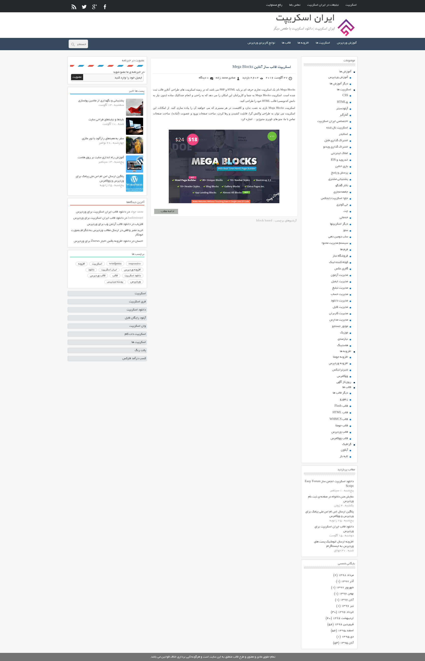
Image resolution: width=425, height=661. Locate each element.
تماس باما (294, 5)
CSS (345, 95)
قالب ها (286, 43)
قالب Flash (341, 406)
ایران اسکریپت (109, 270)
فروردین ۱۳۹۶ (344, 624)
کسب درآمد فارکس (134, 358)
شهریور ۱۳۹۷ (345, 587)
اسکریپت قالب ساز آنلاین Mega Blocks (261, 67)
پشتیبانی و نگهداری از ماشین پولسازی (101, 100)
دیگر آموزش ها (339, 83)
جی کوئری (342, 204)
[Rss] (74, 6)
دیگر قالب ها (340, 393)
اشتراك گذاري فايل (336, 140)
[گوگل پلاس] (94, 6)
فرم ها (344, 249)
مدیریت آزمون (339, 275)
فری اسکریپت (137, 301)
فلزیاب (139, 224)
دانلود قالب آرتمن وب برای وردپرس (109, 224)
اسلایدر (343, 134)
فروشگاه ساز (340, 256)
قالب (115, 275)
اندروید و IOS (339, 160)
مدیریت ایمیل (339, 281)
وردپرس (135, 281)
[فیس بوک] (105, 6)
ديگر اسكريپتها (339, 224)
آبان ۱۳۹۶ (347, 599)
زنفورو (344, 399)
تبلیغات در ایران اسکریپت (323, 5)
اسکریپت (351, 5)
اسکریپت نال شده (337, 127)
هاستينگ (342, 345)
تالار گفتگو (341, 185)
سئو (345, 230)
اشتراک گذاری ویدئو (335, 147)
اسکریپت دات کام (135, 334)
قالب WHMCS (339, 419)
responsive (135, 263)
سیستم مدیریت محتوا (335, 243)
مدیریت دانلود (339, 300)
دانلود (91, 270)
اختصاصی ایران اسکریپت (332, 121)
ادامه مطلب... (166, 211)
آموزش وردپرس (347, 43)
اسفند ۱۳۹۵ (346, 630)
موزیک (344, 332)
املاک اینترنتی (339, 153)
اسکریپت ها (323, 43)
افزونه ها (303, 43)
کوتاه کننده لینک (338, 262)
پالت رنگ (140, 350)
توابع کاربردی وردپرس (261, 43)
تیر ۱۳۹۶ (347, 606)
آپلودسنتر (342, 108)
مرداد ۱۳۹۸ (346, 575)
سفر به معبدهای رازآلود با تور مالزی (103, 138)
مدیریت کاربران (338, 313)
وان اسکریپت (137, 326)
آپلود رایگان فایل (135, 318)
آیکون (344, 450)
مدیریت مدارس (338, 320)
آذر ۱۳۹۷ (347, 581)
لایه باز (344, 456)
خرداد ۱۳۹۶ (346, 612)
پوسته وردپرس (115, 282)
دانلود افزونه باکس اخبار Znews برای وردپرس (102, 241)
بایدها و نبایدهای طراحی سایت (106, 119)
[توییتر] (84, 6)
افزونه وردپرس (338, 363)
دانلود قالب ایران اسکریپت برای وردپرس (101, 212)
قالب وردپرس (339, 432)
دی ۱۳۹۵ (348, 636)
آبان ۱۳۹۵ (347, 643)
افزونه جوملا (340, 357)
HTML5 (342, 102)
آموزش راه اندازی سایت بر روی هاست (101, 157)
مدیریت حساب (339, 294)
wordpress (115, 263)
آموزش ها (345, 71)
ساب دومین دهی (338, 236)
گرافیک (346, 444)
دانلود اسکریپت (133, 275)
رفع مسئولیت (274, 5)
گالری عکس (341, 268)
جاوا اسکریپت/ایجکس (334, 198)
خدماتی (344, 217)
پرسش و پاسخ (339, 172)
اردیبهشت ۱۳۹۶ (343, 618)
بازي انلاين (341, 166)
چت (346, 211)
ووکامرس (342, 376)
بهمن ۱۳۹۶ (346, 593)
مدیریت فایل (340, 307)
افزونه (81, 263)
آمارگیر (344, 115)
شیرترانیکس (340, 369)
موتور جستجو (340, 326)
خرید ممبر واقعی (133, 230)
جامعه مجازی (341, 192)
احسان (139, 241)
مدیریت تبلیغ (340, 288)
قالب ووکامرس (339, 438)
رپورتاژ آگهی (343, 382)
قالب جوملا (341, 425)
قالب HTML (340, 412)
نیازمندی (343, 339)
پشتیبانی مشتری (338, 179)
